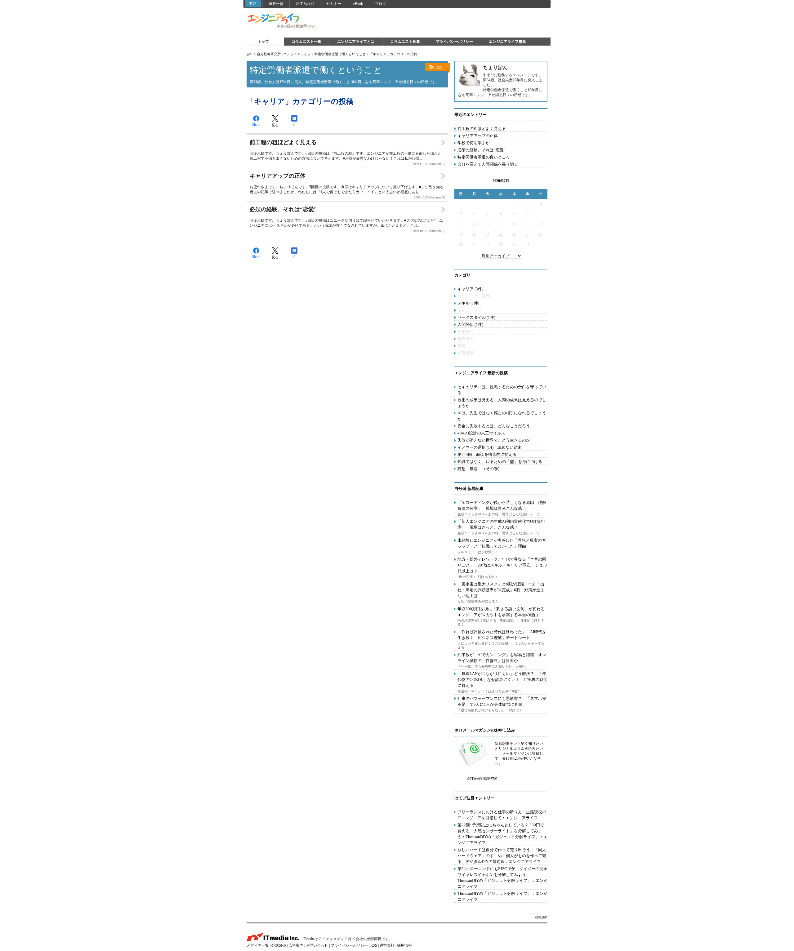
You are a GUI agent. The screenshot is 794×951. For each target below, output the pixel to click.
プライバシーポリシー (454, 41)
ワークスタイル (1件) (476, 317)
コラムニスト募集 (405, 41)
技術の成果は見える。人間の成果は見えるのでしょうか (501, 403)
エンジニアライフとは (355, 41)
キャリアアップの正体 (477, 135)
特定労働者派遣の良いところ (483, 157)
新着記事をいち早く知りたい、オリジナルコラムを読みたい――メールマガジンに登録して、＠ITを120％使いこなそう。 (521, 753)
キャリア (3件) (470, 289)
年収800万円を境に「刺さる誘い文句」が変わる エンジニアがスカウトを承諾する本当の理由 (503, 612)
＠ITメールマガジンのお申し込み (484, 730)
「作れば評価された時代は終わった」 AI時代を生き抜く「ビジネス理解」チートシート (501, 634)
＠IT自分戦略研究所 (482, 778)
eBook (358, 4)
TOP (252, 4)
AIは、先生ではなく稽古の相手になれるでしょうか (501, 416)
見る (275, 125)
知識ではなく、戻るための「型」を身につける (499, 461)
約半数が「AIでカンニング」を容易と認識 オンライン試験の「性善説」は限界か (501, 657)
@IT (250, 54)
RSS (438, 67)
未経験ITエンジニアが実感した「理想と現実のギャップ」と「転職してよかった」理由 (501, 543)
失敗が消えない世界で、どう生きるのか (493, 440)
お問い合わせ (317, 945)
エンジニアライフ (282, 21)
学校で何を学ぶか (473, 142)
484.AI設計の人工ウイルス (481, 433)
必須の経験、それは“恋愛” (481, 150)
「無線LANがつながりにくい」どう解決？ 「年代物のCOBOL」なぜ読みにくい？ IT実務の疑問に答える (502, 679)
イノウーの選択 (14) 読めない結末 (489, 447)
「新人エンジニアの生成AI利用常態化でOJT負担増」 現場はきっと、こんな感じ (501, 524)
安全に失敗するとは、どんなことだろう (493, 426)
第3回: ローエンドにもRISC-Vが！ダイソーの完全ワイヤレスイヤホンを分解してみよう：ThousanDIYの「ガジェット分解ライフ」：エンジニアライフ (502, 877)
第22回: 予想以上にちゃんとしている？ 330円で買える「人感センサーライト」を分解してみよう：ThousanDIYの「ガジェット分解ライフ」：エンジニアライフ (502, 834)
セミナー (333, 4)
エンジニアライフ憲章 (507, 41)
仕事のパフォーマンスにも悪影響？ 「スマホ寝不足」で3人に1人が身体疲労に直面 (501, 701)
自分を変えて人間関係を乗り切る (487, 164)
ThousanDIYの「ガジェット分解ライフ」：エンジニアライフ (502, 896)
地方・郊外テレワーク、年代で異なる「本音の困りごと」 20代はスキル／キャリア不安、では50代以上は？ (502, 565)
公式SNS (278, 945)
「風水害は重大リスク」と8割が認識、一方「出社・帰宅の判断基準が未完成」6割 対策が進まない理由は (500, 590)
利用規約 (541, 917)
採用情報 (404, 945)
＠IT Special (305, 4)
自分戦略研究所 (269, 54)
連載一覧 (276, 4)
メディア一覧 (258, 945)
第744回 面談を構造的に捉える (486, 454)
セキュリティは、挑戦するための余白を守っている (501, 389)
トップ (263, 41)
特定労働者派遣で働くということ (340, 54)
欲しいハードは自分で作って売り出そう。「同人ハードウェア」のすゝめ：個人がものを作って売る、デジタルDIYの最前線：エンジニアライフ (501, 855)
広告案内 (295, 945)
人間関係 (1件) (470, 324)
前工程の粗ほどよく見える (481, 128)
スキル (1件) (468, 303)
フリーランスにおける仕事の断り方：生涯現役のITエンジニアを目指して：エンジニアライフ (501, 815)
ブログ (380, 4)
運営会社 (387, 945)
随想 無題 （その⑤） (479, 468)
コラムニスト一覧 (306, 41)
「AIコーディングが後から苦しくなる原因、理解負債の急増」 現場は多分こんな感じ (501, 505)
